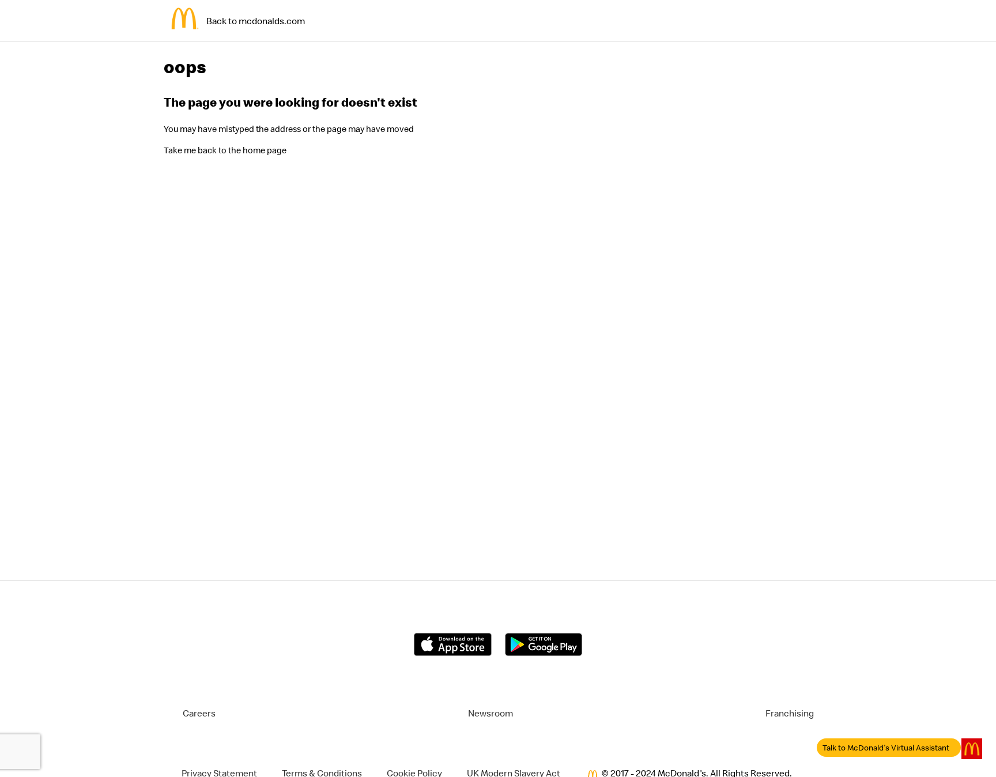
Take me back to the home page (225, 150)
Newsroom (490, 713)
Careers (199, 713)
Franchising (789, 713)
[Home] (185, 36)
